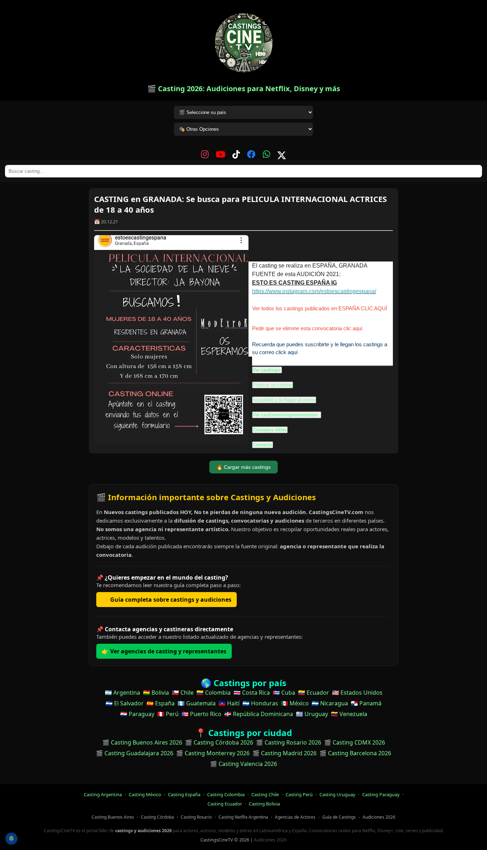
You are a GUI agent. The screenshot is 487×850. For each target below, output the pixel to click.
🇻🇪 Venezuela (349, 714)
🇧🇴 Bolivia (156, 692)
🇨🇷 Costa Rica (252, 692)
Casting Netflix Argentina (243, 817)
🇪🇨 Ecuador (313, 692)
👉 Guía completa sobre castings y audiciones (166, 599)
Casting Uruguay (337, 794)
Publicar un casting (272, 385)
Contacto (262, 444)
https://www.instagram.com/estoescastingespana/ (314, 291)
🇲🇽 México (295, 703)
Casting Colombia (226, 794)
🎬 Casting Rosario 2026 (288, 742)
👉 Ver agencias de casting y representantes (164, 651)
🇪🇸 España (161, 703)
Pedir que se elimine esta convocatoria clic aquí (307, 328)
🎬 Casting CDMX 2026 (354, 742)
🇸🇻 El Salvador (125, 703)
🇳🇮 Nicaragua (330, 703)
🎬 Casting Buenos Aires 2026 (142, 742)
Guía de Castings (339, 817)
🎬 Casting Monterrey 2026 (213, 753)
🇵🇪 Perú (168, 714)
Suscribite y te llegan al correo (284, 400)
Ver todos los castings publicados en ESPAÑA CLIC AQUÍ (319, 308)
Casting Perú (299, 794)
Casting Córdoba (157, 817)
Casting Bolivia (264, 803)
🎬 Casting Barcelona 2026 (355, 753)
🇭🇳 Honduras (260, 703)
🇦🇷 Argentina (122, 692)
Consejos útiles (270, 429)
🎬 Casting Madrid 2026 (284, 753)
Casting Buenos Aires (113, 817)
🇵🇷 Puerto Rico (201, 714)
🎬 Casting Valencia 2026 (243, 764)
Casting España (184, 794)
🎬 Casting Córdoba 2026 (219, 742)
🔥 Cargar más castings (243, 467)
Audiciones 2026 (379, 817)
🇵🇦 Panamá (366, 703)
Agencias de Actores (295, 817)
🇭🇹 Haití (229, 703)
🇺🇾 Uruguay (312, 714)
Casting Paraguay (381, 794)
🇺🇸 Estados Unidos (357, 692)
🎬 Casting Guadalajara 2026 (134, 753)
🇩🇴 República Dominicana (258, 714)
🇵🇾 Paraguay (137, 714)
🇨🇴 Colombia (213, 692)
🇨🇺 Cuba (284, 692)
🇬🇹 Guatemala (197, 703)
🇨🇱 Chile (183, 692)
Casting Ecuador (224, 803)
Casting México (145, 794)
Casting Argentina (103, 794)
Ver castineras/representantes (286, 415)
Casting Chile (265, 794)
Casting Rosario (196, 817)
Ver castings (266, 370)
